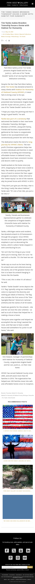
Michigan (25, 395)
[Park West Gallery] (17, 3)
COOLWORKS (12, 574)
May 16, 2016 (9, 32)
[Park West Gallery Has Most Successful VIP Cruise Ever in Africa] (18, 477)
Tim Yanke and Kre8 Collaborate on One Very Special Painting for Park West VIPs (18, 521)
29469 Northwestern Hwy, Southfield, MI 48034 (23, 577)
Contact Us (15, 5)
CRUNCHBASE (19, 574)
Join (30, 567)
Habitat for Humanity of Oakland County (12, 395)
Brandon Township (6, 393)
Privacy (29, 579)
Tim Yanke (22, 36)
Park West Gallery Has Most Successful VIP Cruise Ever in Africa (18, 491)
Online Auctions (24, 5)
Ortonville (31, 395)
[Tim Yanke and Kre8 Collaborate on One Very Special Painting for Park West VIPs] (18, 507)
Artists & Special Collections (22, 34)
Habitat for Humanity (17, 393)
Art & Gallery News (8, 34)
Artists (9, 5)
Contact (13, 579)
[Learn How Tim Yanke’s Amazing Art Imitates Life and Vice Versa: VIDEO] (18, 447)
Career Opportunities (21, 579)
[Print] (9, 40)
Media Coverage (6, 36)
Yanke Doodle (11, 397)
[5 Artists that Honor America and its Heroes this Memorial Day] (18, 417)
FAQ (9, 579)
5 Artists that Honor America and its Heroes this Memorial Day (18, 431)
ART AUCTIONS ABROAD (28, 574)
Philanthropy (15, 36)
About (5, 579)
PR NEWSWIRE (5, 574)
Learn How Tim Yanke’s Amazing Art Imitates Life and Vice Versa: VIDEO (18, 461)
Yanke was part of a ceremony (13, 119)
